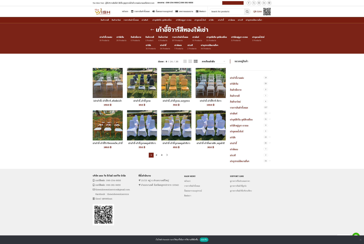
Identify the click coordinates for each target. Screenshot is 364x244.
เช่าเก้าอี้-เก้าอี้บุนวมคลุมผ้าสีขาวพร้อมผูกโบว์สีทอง (176, 144)
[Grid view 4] (195, 61)
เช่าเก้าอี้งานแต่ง (237, 78)
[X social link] (254, 3)
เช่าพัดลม (234, 149)
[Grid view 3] (190, 61)
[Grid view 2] (185, 61)
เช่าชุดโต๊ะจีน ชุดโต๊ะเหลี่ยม (241, 119)
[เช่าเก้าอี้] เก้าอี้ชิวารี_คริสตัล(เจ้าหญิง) (108, 102)
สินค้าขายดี (235, 96)
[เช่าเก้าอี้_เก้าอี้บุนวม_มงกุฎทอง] (176, 83)
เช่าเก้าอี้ (233, 143)
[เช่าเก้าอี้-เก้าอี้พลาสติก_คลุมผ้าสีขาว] (211, 125)
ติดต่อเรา (187, 195)
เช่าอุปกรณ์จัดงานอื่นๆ (239, 161)
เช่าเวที (233, 155)
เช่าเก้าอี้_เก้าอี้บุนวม (141, 101)
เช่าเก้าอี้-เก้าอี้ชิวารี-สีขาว (210, 101)
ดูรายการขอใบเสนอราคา (233, 3)
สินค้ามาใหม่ (235, 101)
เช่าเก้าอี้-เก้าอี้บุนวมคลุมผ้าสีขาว (142, 143)
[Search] (247, 11)
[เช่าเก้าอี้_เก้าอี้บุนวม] (142, 83)
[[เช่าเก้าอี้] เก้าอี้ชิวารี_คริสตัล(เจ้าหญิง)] (108, 83)
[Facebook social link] (249, 3)
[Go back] (152, 30)
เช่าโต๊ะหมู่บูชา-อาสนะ (239, 125)
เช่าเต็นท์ (233, 113)
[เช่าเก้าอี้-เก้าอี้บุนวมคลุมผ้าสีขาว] (142, 125)
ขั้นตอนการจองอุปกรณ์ (193, 190)
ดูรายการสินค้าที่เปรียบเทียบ (241, 190)
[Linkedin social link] (264, 3)
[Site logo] (103, 11)
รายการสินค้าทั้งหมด (239, 107)
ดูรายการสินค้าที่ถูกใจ (238, 185)
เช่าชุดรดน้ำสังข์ (236, 131)
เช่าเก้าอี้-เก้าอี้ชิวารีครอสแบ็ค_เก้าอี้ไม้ (108, 144)
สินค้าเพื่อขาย (236, 90)
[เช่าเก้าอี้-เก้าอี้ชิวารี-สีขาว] (211, 83)
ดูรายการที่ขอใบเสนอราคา (240, 181)
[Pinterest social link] (259, 3)
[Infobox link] (175, 3)
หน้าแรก (187, 181)
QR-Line (257, 11)
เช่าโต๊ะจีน (234, 84)
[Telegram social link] (269, 3)
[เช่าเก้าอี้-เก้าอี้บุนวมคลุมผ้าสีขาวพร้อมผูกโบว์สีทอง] (176, 125)
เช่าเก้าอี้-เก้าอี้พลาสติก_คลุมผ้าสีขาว (211, 144)
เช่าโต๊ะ (233, 137)
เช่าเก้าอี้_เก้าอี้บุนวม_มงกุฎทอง (176, 101)
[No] (360, 239)
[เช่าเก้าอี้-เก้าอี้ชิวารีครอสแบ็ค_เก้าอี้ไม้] (108, 125)
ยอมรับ (204, 239)
